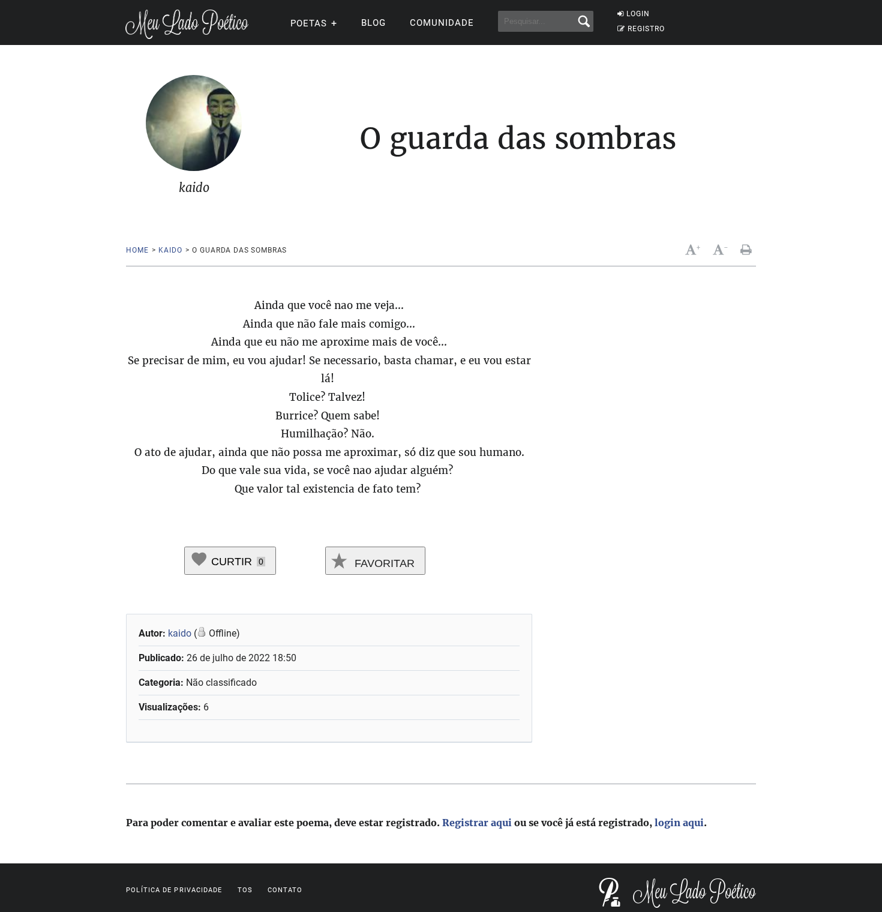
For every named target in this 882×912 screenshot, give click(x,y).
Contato (285, 890)
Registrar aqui (477, 823)
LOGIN (638, 14)
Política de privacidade (174, 890)
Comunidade (442, 22)
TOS (245, 890)
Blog (373, 22)
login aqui (679, 823)
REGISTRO (646, 29)
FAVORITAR (383, 563)
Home (137, 250)
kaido (170, 250)
